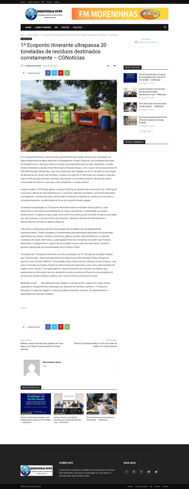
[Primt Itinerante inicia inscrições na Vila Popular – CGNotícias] (102, 403)
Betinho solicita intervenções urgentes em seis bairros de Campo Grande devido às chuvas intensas (42, 346)
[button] (118, 17)
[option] (118, 14)
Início (23, 35)
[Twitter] (54, 73)
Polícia (49, 2)
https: (45, 366)
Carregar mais (145, 131)
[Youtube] (156, 472)
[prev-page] (22, 429)
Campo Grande (33, 2)
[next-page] (27, 429)
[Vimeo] (149, 472)
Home (23, 2)
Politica (56, 2)
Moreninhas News (33, 66)
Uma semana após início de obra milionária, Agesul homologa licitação (153, 120)
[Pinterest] (61, 73)
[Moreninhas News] (22, 65)
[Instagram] (134, 472)
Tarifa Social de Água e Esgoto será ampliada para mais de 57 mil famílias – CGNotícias (36, 419)
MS (43, 2)
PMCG (24, 308)
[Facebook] (48, 73)
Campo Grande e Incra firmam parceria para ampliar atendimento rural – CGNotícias (67, 419)
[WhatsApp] (67, 73)
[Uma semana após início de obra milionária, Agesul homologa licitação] (130, 120)
